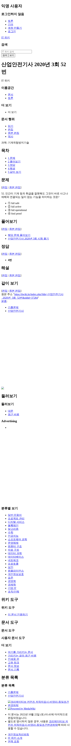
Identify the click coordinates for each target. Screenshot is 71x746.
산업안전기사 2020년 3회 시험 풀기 (28, 238)
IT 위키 (5, 37)
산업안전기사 (16, 310)
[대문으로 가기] (2, 388)
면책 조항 (13, 741)
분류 (4, 301)
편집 (4, 187)
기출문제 (13, 307)
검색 (4, 44)
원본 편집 (14, 187)
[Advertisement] (35, 351)
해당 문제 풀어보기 (19, 235)
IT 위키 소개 (15, 738)
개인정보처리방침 (18, 734)
